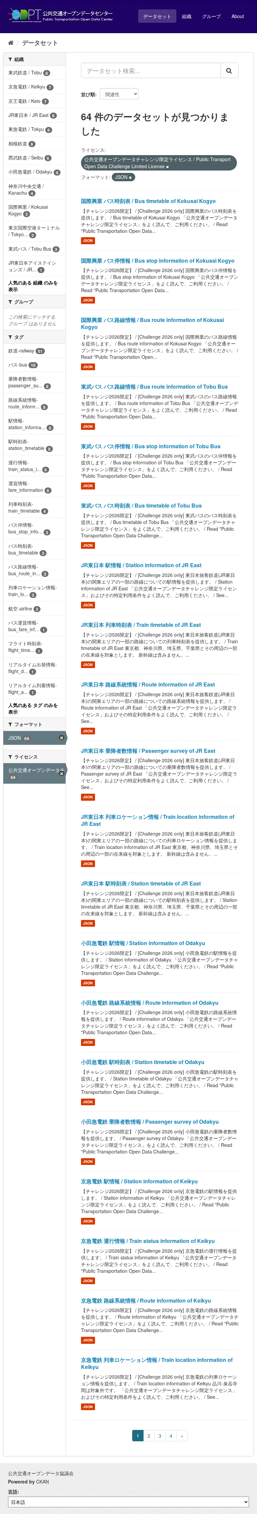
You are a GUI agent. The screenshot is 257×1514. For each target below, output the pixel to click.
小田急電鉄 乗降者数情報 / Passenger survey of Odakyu (150, 1121)
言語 (12, 1491)
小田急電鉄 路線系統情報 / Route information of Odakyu (150, 1002)
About (238, 16)
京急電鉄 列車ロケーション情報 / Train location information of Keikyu (157, 1363)
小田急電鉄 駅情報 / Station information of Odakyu (143, 943)
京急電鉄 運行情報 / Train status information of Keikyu (148, 1241)
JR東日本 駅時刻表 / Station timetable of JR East (141, 883)
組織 (186, 16)
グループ (211, 16)
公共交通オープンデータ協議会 (41, 1473)
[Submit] (230, 70)
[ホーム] (11, 42)
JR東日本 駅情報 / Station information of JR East (141, 565)
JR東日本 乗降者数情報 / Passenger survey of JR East (148, 750)
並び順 (88, 94)
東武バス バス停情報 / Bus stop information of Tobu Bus (151, 446)
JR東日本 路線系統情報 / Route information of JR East (148, 684)
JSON (88, 240)
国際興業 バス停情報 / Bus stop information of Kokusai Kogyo (158, 260)
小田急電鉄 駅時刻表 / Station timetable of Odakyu (142, 1062)
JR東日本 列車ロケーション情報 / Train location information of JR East (157, 820)
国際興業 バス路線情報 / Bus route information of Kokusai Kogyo (152, 323)
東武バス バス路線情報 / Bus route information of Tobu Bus (154, 386)
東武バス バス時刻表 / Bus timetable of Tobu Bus (141, 505)
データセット (157, 16)
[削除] (167, 166)
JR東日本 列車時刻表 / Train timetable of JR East (141, 625)
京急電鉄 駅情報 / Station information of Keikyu (139, 1181)
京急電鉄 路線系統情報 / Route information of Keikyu (146, 1300)
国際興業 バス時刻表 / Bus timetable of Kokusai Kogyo (148, 201)
